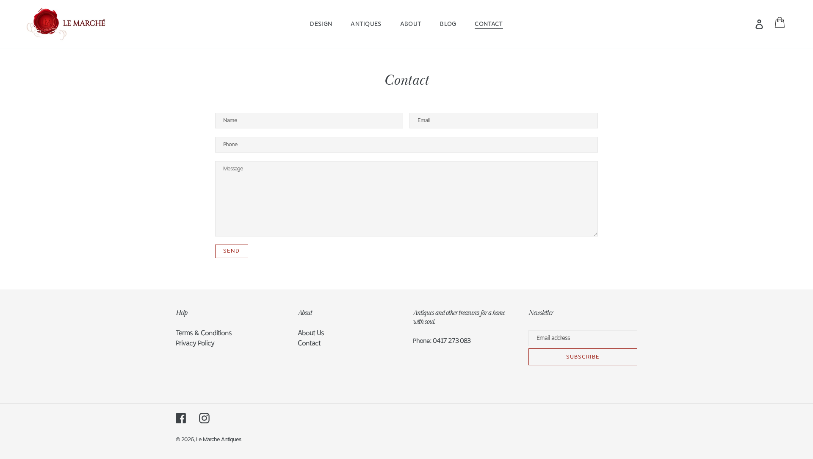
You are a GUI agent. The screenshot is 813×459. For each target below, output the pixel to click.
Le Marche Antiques (218, 439)
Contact (309, 343)
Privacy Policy (195, 343)
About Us (311, 333)
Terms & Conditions (204, 333)
